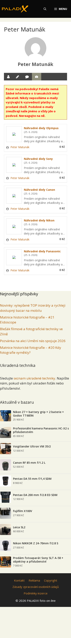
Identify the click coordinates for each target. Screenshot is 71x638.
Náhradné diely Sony (38, 159)
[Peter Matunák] (35, 48)
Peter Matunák (35, 64)
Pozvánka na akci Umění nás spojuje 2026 (32, 341)
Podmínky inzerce (36, 593)
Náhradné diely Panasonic (42, 251)
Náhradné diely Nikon (39, 220)
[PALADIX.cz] (15, 9)
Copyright (50, 580)
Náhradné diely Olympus (41, 128)
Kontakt (19, 580)
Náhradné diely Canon (39, 190)
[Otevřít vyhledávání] (45, 9)
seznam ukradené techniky (34, 378)
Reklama (34, 580)
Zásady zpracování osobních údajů (35, 587)
